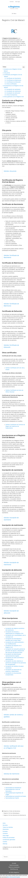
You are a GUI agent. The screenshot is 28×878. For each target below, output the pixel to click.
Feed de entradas (14, 865)
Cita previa (7, 73)
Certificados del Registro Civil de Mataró (13, 75)
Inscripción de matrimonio (14, 91)
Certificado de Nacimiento (14, 78)
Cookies (5, 841)
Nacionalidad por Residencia (13, 787)
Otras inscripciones (12, 95)
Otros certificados (12, 84)
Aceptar (18, 877)
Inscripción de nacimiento (13, 89)
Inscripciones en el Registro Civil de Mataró (13, 86)
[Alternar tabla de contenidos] (23, 67)
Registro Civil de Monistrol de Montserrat (15, 815)
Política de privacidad (8, 837)
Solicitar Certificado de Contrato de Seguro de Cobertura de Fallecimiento (15, 426)
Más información (11, 877)
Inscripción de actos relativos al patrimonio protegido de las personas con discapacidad (16, 662)
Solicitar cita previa (10, 171)
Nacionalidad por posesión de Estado (16, 796)
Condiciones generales (9, 839)
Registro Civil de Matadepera (11, 813)
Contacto (12, 1)
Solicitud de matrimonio (11, 774)
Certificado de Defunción (14, 82)
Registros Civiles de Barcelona (12, 811)
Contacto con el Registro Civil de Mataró (13, 70)
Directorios (6, 829)
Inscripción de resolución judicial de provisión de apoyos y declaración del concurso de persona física (15, 650)
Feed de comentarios (14, 867)
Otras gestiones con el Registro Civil (14, 96)
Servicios (5, 825)
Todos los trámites (8, 827)
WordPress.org (14, 869)
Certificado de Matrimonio (14, 80)
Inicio (4, 823)
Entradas (5, 831)
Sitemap (5, 843)
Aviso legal (17, 1)
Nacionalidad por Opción (12, 798)
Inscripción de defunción (13, 93)
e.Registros (14, 6)
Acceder (14, 863)
